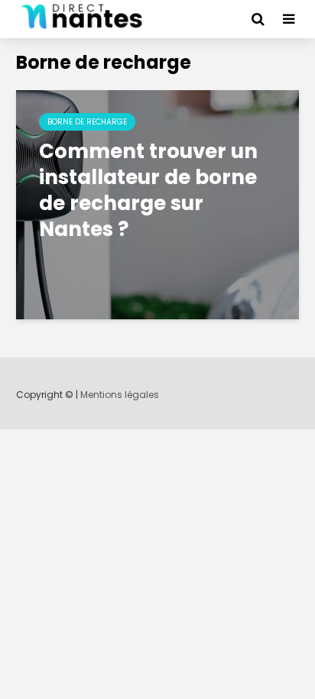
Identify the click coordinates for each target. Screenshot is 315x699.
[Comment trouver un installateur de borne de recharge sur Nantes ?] (157, 203)
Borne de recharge (87, 122)
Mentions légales (119, 394)
